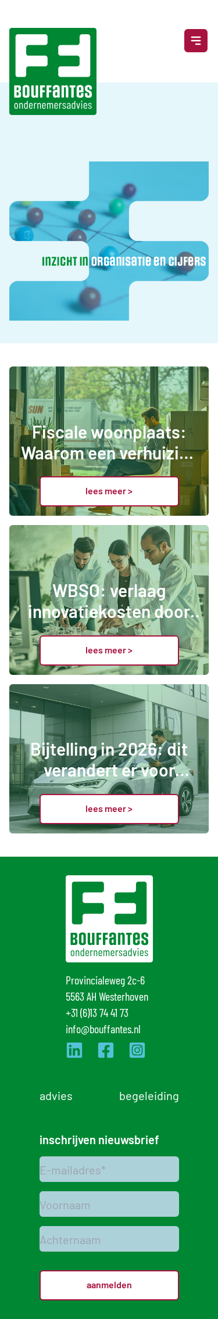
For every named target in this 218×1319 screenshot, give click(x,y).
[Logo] (53, 71)
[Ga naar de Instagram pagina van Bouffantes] (137, 1050)
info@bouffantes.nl (103, 1028)
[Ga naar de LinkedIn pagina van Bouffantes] (74, 1050)
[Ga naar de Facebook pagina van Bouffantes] (106, 1050)
